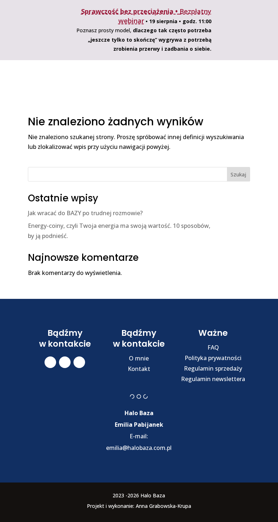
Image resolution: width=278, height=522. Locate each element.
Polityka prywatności (213, 358)
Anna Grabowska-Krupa (163, 505)
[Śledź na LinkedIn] (79, 362)
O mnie (139, 358)
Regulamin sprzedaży (213, 368)
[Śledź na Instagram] (65, 362)
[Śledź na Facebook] (50, 362)
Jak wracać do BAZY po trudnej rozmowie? (85, 213)
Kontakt (139, 369)
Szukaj (238, 174)
